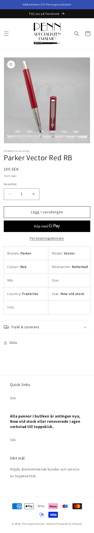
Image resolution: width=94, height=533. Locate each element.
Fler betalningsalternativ (47, 238)
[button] (6, 33)
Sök (13, 398)
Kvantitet (10, 184)
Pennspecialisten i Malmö (39, 524)
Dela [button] (13, 342)
